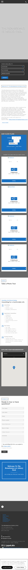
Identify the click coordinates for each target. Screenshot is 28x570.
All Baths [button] (11, 140)
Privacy (12, 542)
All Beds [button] (9, 137)
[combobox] (12, 66)
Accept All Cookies (7, 567)
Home (4, 514)
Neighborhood (6, 519)
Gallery (4, 517)
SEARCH (5, 77)
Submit (4, 451)
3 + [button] (19, 137)
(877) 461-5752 (26, 1)
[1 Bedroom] (14, 162)
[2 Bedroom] (14, 220)
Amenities (5, 518)
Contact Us (5, 521)
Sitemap (16, 542)
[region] (14, 564)
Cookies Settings (20, 567)
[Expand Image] (3, 292)
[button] (12, 169)
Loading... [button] (14, 180)
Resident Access (7, 538)
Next (17, 162)
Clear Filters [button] (18, 146)
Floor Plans (6, 516)
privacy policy (7, 446)
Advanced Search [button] (11, 146)
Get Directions (6, 536)
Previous (10, 162)
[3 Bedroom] (14, 250)
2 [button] (16, 137)
